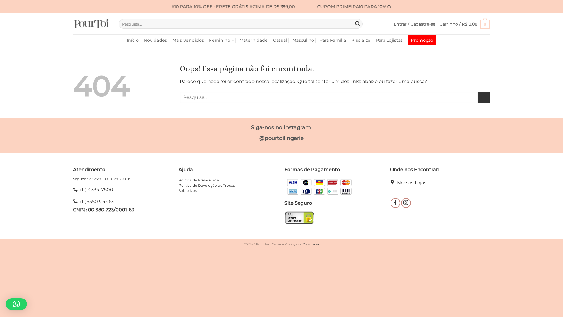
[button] (414, 24)
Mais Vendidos (188, 40)
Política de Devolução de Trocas (207, 185)
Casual (280, 40)
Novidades (155, 40)
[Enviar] (357, 24)
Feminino (219, 40)
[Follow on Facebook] (395, 203)
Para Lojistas (389, 40)
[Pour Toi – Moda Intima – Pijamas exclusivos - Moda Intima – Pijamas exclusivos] (91, 24)
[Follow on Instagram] (406, 203)
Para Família (333, 40)
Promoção (422, 40)
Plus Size (361, 40)
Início (133, 40)
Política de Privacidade (199, 180)
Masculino (303, 40)
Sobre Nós (188, 190)
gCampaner (309, 244)
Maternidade (254, 40)
